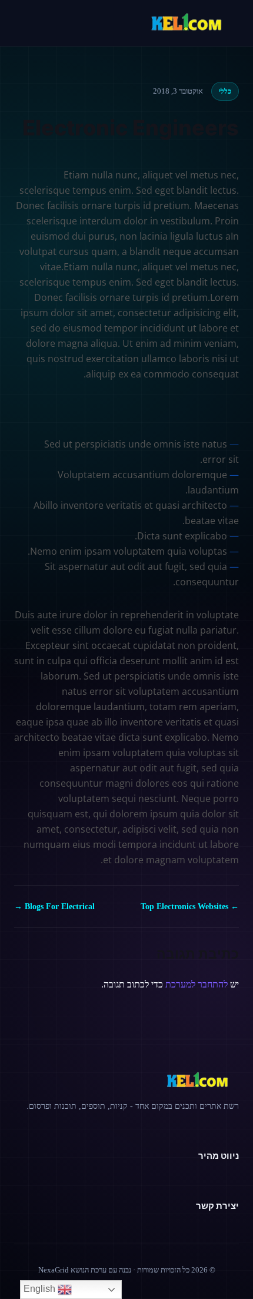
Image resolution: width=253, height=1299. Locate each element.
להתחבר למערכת (196, 984)
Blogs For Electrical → (54, 906)
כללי (225, 91)
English (41, 1289)
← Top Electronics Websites (190, 906)
